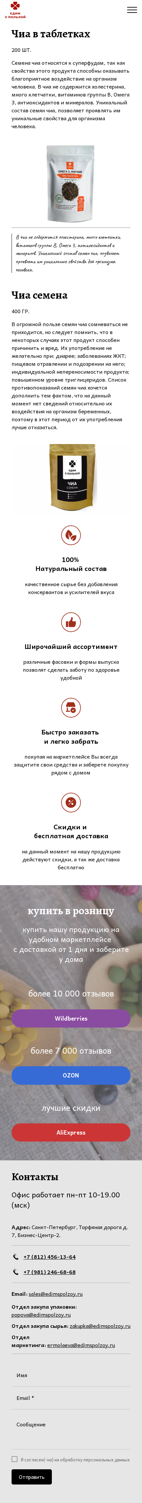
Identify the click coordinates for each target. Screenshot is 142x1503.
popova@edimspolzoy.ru (41, 1314)
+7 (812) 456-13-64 (49, 1256)
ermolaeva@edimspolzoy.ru (81, 1344)
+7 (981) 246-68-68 (49, 1271)
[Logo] (15, 10)
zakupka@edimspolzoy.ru (100, 1325)
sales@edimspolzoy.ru (56, 1293)
